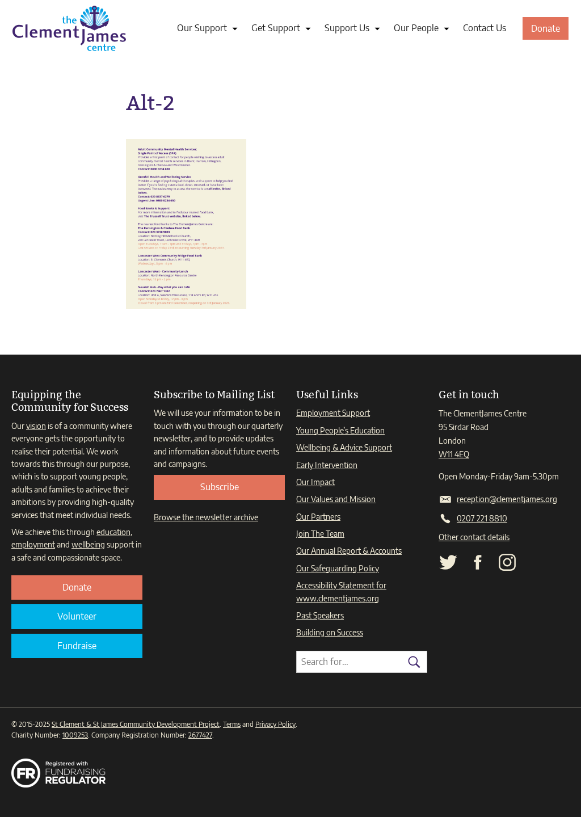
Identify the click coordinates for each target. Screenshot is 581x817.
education (113, 532)
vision (36, 426)
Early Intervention (326, 465)
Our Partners (318, 516)
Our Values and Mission (336, 499)
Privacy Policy (275, 724)
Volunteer (76, 616)
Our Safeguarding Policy (337, 568)
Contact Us (484, 27)
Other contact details (474, 537)
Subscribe (219, 486)
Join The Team (320, 533)
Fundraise (76, 645)
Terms (232, 724)
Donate (550, 31)
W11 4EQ (454, 454)
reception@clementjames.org (507, 499)
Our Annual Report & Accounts (349, 550)
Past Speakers (320, 615)
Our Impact (315, 482)
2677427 (200, 735)
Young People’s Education (340, 430)
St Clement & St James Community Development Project (136, 724)
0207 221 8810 (482, 518)
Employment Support (333, 413)
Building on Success (329, 632)
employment (33, 544)
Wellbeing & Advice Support (344, 447)
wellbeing (88, 544)
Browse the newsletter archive (206, 517)
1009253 (75, 735)
